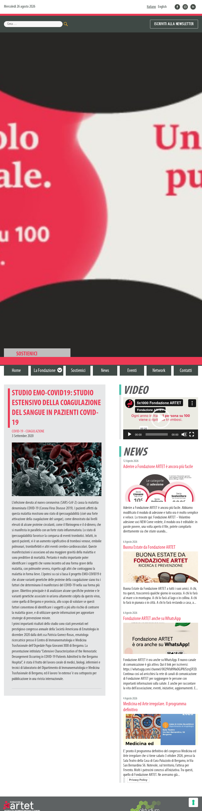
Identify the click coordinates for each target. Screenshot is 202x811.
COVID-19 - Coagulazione (28, 431)
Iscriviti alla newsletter (174, 24)
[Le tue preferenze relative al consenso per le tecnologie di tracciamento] (193, 802)
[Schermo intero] (192, 434)
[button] (160, 418)
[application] (160, 418)
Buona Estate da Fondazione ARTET (149, 547)
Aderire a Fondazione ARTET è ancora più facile (158, 466)
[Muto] (184, 434)
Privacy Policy (138, 780)
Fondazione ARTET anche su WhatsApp (152, 618)
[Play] (130, 434)
